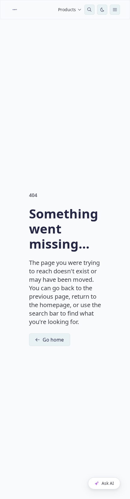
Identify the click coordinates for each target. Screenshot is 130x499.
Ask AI (108, 483)
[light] (102, 10)
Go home (53, 339)
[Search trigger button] (89, 10)
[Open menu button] (115, 10)
